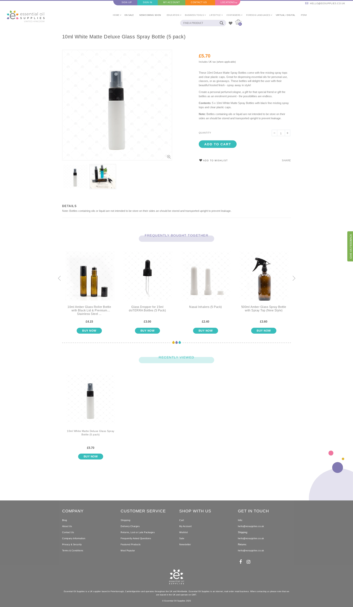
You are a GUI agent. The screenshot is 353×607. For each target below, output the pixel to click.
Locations (228, 2)
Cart (181, 520)
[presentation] (59, 278)
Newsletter (185, 544)
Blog (64, 520)
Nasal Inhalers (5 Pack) (205, 306)
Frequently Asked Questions (136, 538)
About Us (67, 526)
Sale (181, 538)
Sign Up (127, 2)
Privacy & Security (72, 544)
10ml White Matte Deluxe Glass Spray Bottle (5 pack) (124, 36)
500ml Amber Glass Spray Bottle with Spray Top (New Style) (263, 308)
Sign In (147, 2)
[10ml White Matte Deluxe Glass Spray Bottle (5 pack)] (91, 401)
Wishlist (183, 532)
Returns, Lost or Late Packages (138, 532)
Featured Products (131, 544)
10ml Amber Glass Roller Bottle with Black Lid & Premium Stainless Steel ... (89, 310)
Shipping (125, 520)
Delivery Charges (130, 526)
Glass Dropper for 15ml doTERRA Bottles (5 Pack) (147, 308)
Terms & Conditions (72, 550)
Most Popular (128, 550)
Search (221, 23)
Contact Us (199, 2)
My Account (171, 2)
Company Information (73, 538)
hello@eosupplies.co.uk (327, 3)
